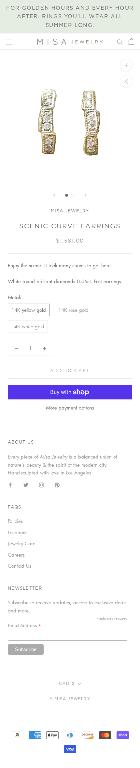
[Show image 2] (73, 195)
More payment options (70, 407)
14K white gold (27, 326)
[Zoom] (126, 65)
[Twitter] (25, 484)
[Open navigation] (9, 41)
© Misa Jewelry (70, 699)
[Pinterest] (57, 484)
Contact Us (19, 565)
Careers (16, 554)
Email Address (24, 626)
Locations (17, 532)
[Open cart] (131, 41)
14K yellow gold (28, 310)
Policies (15, 521)
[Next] (86, 194)
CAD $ (67, 684)
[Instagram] (41, 484)
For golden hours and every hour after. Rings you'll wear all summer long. (70, 17)
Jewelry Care (21, 543)
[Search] (120, 41)
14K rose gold (73, 310)
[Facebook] (10, 484)
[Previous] (54, 194)
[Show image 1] (66, 195)
